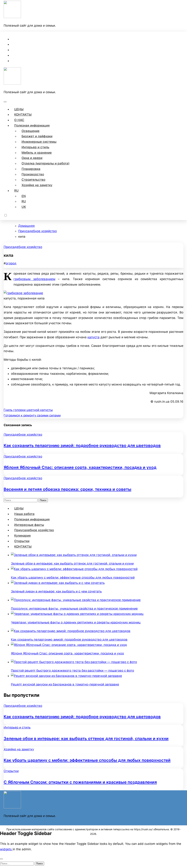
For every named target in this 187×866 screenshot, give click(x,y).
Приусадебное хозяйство (23, 247)
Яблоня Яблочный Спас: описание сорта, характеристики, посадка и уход (80, 467)
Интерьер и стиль (35, 147)
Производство (33, 174)
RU (16, 190)
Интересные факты (29, 525)
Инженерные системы (39, 142)
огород (11, 263)
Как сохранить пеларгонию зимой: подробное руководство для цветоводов (82, 445)
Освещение (30, 131)
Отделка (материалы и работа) (45, 163)
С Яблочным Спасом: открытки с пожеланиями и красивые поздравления (80, 782)
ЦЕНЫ (19, 109)
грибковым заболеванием (34, 279)
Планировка (31, 169)
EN (24, 196)
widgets (6, 849)
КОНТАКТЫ (23, 114)
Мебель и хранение (37, 152)
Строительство (33, 179)
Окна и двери (32, 158)
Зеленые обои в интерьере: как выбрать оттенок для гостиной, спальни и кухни (86, 738)
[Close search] (1, 858)
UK (24, 207)
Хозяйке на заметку (37, 185)
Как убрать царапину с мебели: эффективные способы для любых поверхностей (87, 760)
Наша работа (24, 514)
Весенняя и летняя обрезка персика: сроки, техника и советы (67, 489)
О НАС (19, 120)
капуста (93, 337)
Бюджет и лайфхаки (37, 136)
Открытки (21, 541)
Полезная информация (32, 125)
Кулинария (22, 535)
